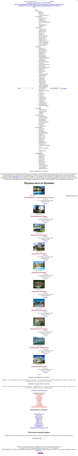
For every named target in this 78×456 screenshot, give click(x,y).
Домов (40, 400)
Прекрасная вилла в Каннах (39, 310)
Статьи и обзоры (59, 4)
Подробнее (45, 203)
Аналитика (52, 4)
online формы (15, 176)
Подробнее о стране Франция (39, 390)
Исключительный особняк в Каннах (39, 347)
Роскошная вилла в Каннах (39, 253)
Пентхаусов (39, 397)
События (43, 5)
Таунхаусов (39, 404)
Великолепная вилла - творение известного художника (39, 197)
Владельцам (37, 5)
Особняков (40, 405)
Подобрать (64, 88)
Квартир (38, 418)
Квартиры (39, 398)
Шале (39, 401)
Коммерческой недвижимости (39, 406)
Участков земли (38, 425)
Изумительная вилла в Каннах (39, 235)
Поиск (52, 1)
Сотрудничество (29, 5)
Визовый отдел (50, 5)
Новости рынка (44, 4)
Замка (39, 402)
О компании (57, 5)
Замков (38, 422)
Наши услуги (36, 4)
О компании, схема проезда (33, 2)
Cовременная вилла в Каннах (39, 366)
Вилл (40, 395)
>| (40, 374)
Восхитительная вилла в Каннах (39, 328)
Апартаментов (40, 394)
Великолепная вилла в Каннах (39, 216)
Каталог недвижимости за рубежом (23, 4)
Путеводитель (21, 5)
